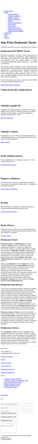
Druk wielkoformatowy (15, 23)
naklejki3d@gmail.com (7, 372)
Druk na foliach (5, 142)
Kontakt (6, 38)
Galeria (6, 34)
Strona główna (8, 11)
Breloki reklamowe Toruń (11, 385)
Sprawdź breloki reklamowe (9, 211)
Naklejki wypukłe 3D (14, 16)
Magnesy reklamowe (14, 19)
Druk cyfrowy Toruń (10, 387)
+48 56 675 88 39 (6, 363)
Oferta (6, 12)
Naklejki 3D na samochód (15, 31)
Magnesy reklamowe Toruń (12, 384)
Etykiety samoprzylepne (15, 29)
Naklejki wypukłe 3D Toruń (12, 379)
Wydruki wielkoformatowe (8, 165)
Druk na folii (12, 24)
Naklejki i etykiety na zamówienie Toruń (16, 380)
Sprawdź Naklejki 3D (7, 118)
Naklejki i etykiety (13, 17)
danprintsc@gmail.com (7, 369)
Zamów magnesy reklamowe (9, 189)
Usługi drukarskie (13, 14)
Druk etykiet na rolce (14, 28)
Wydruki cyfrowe (6, 236)
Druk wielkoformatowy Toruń (13, 382)
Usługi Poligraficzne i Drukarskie (10, 85)
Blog (5, 36)
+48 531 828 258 (6, 366)
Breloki (10, 21)
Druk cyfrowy (12, 26)
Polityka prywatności (7, 356)
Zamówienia (8, 33)
